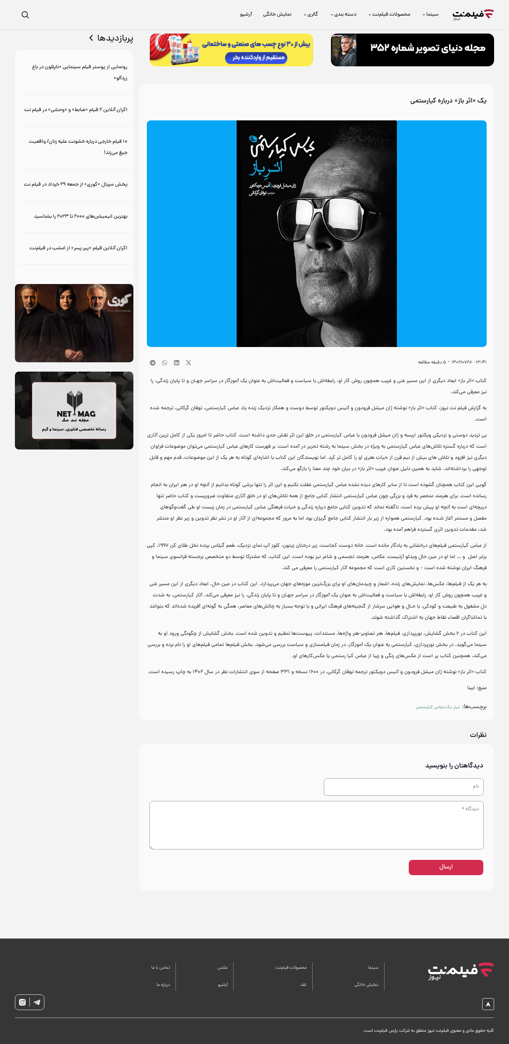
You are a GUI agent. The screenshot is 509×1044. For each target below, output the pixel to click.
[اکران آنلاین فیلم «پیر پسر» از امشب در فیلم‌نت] (74, 248)
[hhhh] (473, 14)
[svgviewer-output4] (37, 1002)
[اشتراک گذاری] (177, 363)
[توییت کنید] (189, 363)
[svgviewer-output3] (22, 1002)
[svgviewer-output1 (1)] (457, 971)
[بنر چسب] (231, 50)
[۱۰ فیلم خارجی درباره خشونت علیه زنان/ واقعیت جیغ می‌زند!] (74, 147)
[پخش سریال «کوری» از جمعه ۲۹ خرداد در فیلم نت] (74, 185)
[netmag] (74, 411)
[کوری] (74, 323)
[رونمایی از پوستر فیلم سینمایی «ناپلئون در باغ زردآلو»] (74, 72)
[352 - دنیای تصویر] (412, 50)
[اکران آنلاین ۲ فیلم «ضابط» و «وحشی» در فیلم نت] (74, 110)
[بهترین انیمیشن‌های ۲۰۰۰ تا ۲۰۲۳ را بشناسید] (74, 217)
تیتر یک (453, 707)
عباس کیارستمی (430, 707)
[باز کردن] (25, 15)
